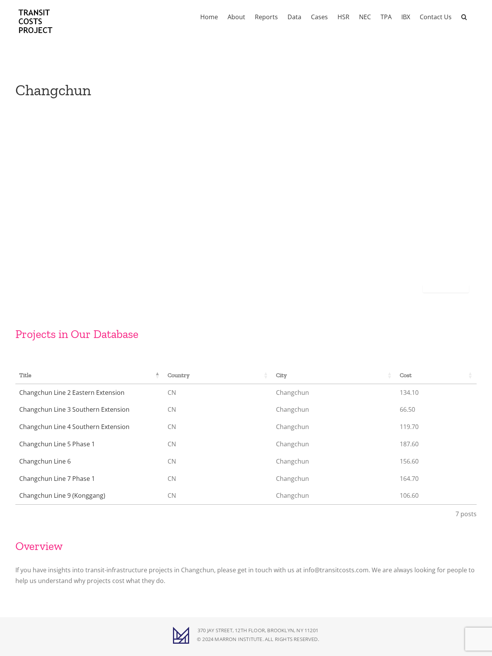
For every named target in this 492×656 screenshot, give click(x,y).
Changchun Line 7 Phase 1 (57, 478)
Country (178, 375)
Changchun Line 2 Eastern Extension (72, 392)
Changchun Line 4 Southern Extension (74, 426)
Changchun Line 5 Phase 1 (57, 444)
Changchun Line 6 (45, 461)
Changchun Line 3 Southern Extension (74, 409)
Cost (406, 375)
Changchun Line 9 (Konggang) (62, 495)
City (281, 375)
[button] (464, 16)
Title (25, 375)
